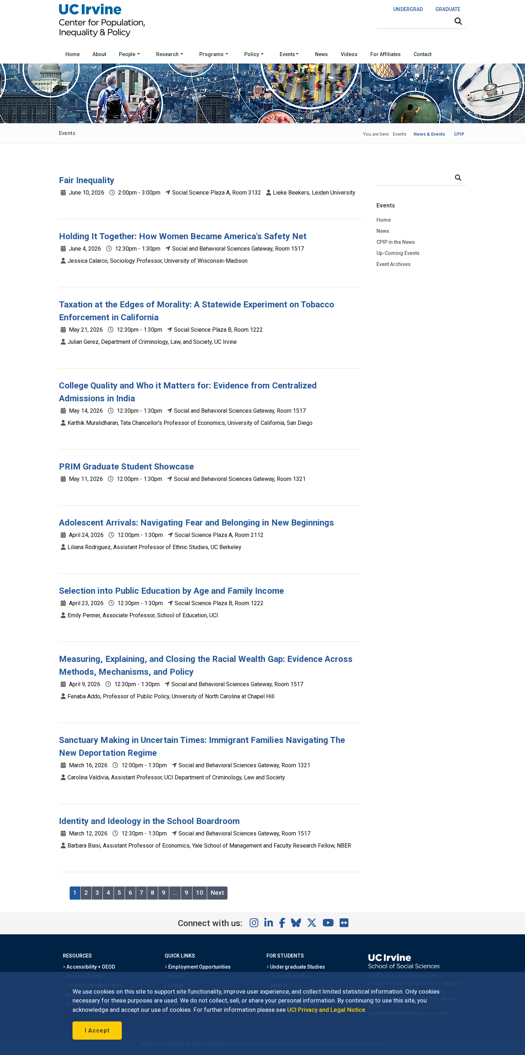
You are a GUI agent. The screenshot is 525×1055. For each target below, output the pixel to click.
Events (288, 54)
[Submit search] (458, 21)
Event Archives (393, 264)
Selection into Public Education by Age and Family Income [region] (171, 591)
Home (72, 54)
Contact (422, 54)
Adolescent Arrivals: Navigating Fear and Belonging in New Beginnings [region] (196, 523)
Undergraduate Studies (297, 967)
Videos (349, 54)
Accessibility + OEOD (90, 967)
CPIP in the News (395, 242)
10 (199, 892)
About (99, 54)
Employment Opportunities (199, 967)
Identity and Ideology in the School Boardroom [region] (149, 821)
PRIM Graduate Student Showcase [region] (126, 467)
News (321, 54)
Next (217, 892)
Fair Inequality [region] (86, 180)
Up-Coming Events (398, 253)
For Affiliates (385, 54)
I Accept (97, 1030)
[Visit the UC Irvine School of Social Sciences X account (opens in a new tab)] (312, 923)
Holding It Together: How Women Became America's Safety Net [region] (182, 236)
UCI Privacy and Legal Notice (326, 1009)
